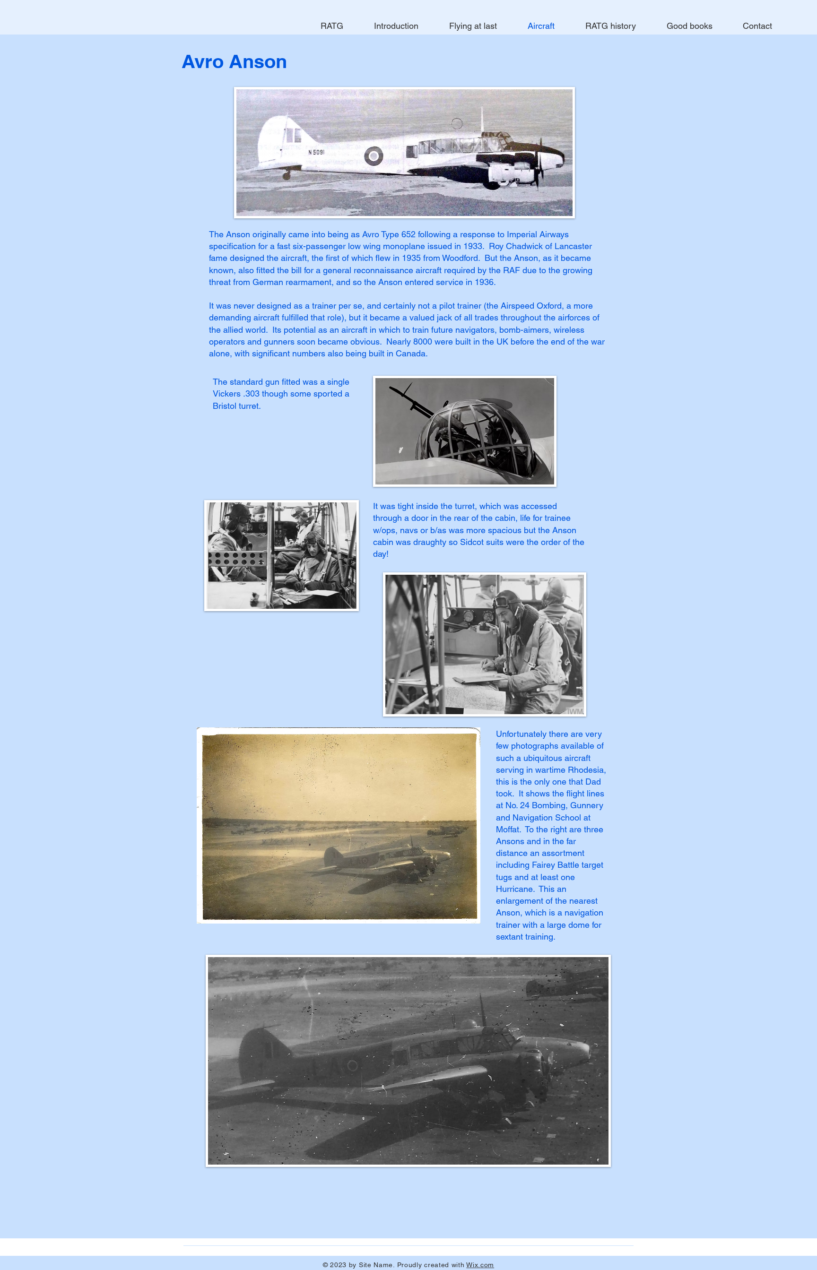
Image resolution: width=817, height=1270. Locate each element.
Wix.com (480, 1265)
